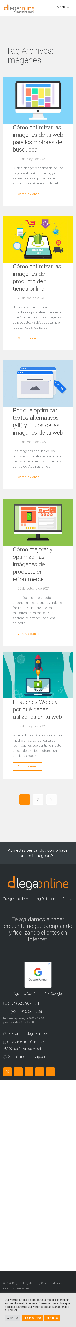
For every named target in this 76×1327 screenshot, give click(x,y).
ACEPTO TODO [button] (33, 1318)
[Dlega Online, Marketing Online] (19, 9)
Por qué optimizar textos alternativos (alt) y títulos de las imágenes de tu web (38, 421)
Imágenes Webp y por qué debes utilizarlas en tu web (37, 709)
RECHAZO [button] (52, 1318)
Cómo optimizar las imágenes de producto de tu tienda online (37, 277)
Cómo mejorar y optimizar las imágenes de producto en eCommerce (32, 564)
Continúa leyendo (28, 194)
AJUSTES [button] (12, 1318)
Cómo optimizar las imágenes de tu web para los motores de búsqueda (38, 138)
